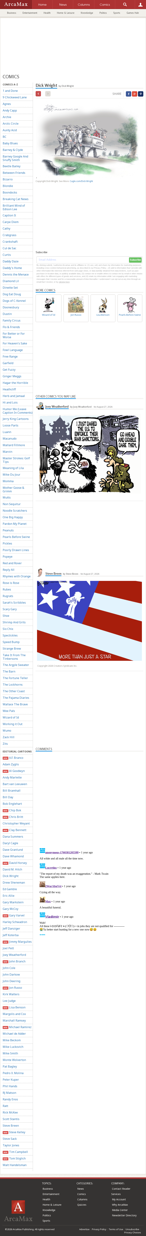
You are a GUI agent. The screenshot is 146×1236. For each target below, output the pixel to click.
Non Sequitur (12, 504)
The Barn (9, 671)
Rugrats (8, 596)
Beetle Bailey (11, 166)
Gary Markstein (13, 902)
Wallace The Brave (15, 704)
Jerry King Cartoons (16, 419)
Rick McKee (10, 1112)
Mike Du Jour (11, 475)
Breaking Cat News (15, 199)
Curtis (7, 255)
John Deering (11, 981)
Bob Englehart (12, 804)
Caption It (9, 215)
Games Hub (133, 12)
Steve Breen (11, 1126)
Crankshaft (10, 242)
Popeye (7, 557)
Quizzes (81, 1204)
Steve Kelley (14, 1132)
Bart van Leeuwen (15, 784)
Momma (8, 481)
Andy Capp (10, 110)
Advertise (84, 1229)
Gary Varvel (14, 915)
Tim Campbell (16, 1152)
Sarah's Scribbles (14, 603)
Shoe (6, 616)
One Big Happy (13, 517)
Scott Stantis (11, 1119)
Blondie (8, 186)
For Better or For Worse (14, 335)
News (80, 1188)
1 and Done (10, 91)
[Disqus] (89, 890)
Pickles (7, 543)
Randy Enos (10, 1099)
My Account (119, 1199)
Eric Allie (8, 896)
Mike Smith (10, 1053)
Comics (81, 1194)
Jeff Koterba (11, 935)
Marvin (7, 452)
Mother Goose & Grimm (13, 489)
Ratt (5, 1106)
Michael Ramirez (17, 1027)
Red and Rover (12, 563)
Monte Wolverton (14, 1060)
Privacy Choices (132, 1232)
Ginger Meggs (12, 376)
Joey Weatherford (14, 955)
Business (11, 12)
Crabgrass (9, 235)
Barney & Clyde (13, 150)
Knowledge (87, 12)
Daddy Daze (11, 261)
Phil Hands (10, 1086)
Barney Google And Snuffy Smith (15, 158)
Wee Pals (9, 711)
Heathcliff (9, 389)
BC (4, 137)
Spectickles (10, 635)
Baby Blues (10, 143)
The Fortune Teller (15, 678)
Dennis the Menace (16, 274)
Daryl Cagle (10, 843)
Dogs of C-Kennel (14, 301)
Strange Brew (12, 648)
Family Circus (11, 320)
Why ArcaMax (120, 1204)
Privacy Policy (99, 1229)
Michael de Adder (14, 1034)
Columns (82, 1199)
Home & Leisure (65, 12)
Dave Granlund (13, 850)
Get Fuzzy (9, 370)
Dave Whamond (13, 856)
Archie (7, 117)
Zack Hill (8, 737)
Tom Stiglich (14, 1158)
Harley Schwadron (15, 922)
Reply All (8, 570)
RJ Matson (9, 1093)
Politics (103, 12)
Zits (5, 744)
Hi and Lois (10, 402)
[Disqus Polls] (89, 796)
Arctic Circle (11, 124)
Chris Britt (13, 817)
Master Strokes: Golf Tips (16, 460)
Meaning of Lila (13, 468)
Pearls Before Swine (16, 537)
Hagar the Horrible (15, 383)
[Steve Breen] (40, 572)
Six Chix (8, 629)
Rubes (7, 589)
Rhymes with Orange (17, 576)
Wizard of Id (11, 717)
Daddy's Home (12, 268)
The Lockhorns (13, 685)
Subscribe (135, 260)
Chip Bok (12, 810)
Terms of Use (116, 1229)
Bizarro (8, 179)
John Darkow (11, 974)
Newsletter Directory (124, 1215)
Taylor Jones (11, 1145)
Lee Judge (9, 1001)
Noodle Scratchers (15, 511)
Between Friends (14, 173)
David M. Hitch (12, 869)
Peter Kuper (11, 1080)
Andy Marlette (12, 777)
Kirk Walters (11, 994)
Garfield (8, 363)
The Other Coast (14, 691)
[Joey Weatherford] (40, 405)
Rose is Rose (11, 583)
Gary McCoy (10, 909)
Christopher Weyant (16, 823)
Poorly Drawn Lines (16, 550)
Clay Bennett (15, 830)
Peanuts (8, 530)
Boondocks (10, 192)
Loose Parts (10, 425)
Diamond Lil (11, 281)
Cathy (6, 228)
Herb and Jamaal (14, 396)
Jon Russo (13, 988)
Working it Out (12, 724)
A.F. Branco (13, 758)
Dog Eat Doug (12, 294)
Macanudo (10, 438)
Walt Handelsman (15, 1165)
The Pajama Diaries (16, 698)
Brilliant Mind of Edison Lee (14, 207)
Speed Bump (11, 642)
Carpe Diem (11, 222)
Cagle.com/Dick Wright (81, 181)
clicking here (64, 282)
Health (47, 12)
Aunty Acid (10, 130)
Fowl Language (13, 350)
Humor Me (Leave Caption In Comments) (18, 411)
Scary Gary (10, 609)
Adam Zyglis (11, 764)
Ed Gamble (10, 889)
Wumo (7, 731)
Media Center (120, 1210)
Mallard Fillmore (14, 445)
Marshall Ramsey (14, 1020)
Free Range (10, 356)
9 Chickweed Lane (15, 97)
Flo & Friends (11, 327)
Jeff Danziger (11, 928)
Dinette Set (10, 288)
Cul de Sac (9, 248)
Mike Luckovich (13, 1047)
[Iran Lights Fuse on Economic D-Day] (38, 93)
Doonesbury (11, 307)
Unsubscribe (132, 1229)
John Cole (9, 968)
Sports (116, 12)
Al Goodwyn (14, 771)
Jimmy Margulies (18, 942)
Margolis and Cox (14, 1014)
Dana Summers (13, 836)
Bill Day (8, 797)
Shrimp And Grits (14, 622)
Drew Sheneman (14, 882)
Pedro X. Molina (13, 1073)
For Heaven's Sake (15, 343)
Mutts (7, 497)
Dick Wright (11, 876)
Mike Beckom (12, 1040)
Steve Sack (10, 1139)
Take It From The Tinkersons (14, 657)
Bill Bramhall (11, 791)
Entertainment (30, 12)
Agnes (7, 104)
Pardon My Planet (15, 524)
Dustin (7, 314)
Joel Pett (8, 948)
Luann (7, 432)
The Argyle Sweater (16, 665)
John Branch (14, 961)
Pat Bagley (10, 1066)
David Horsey (15, 863)
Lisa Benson (14, 1007)
